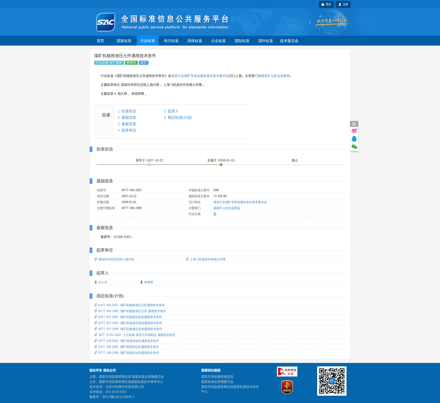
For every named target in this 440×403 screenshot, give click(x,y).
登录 (327, 4)
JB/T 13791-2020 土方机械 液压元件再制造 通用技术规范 (136, 335)
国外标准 (265, 40)
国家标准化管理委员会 (217, 382)
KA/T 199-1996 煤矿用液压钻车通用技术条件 (128, 347)
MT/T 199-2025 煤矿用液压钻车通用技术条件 (128, 341)
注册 (344, 4)
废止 (295, 160)
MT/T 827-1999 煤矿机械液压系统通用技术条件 (130, 329)
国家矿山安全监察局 (275, 76)
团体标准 (194, 40)
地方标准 (171, 40)
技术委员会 (289, 40)
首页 (100, 40)
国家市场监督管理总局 (217, 376)
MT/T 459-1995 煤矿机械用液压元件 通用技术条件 (132, 311)
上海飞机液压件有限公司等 (208, 259)
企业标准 (218, 40)
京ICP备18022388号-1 (118, 397)
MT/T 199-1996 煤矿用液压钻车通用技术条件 (128, 352)
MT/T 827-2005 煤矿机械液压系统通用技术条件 (130, 323)
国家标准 (124, 40)
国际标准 (242, 40)
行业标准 (147, 40)
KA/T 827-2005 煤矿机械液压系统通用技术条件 (130, 317)
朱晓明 (148, 282)
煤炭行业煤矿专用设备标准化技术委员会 (200, 76)
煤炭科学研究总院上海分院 (116, 259)
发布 (149, 160)
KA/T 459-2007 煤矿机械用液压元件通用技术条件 (131, 305)
